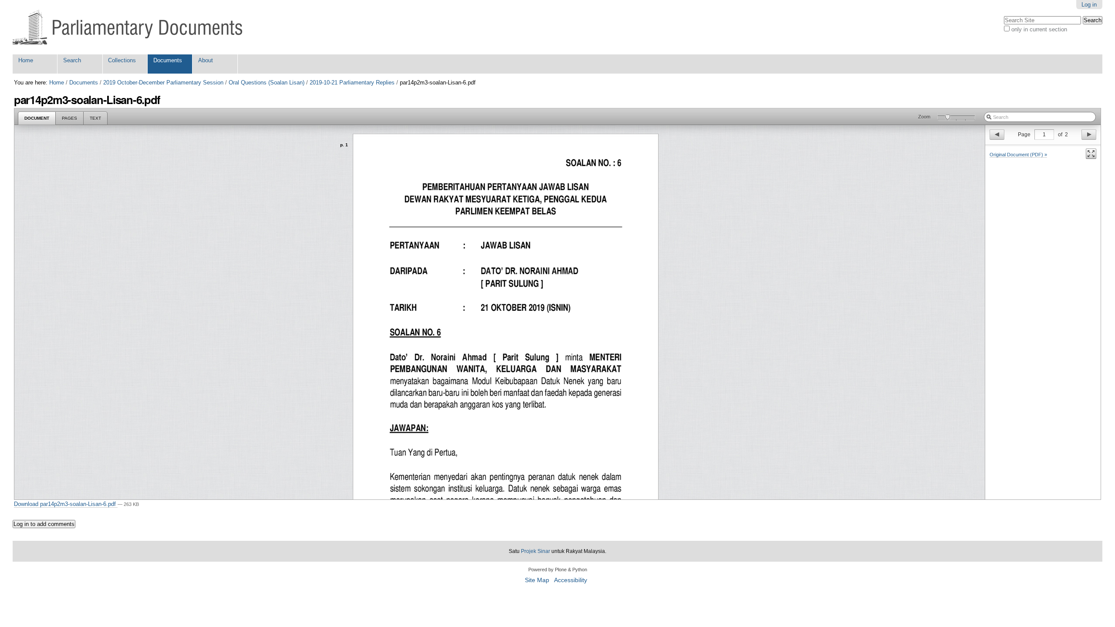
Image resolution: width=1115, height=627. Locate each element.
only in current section (1039, 29)
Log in (1089, 4)
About (205, 60)
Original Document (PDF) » (1018, 154)
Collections (122, 60)
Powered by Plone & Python (557, 569)
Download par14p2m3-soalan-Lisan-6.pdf (66, 504)
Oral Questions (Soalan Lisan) (266, 82)
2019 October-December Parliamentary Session (163, 82)
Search (72, 60)
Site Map (537, 580)
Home (25, 60)
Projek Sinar (535, 551)
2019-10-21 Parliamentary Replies (352, 82)
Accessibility (570, 580)
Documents (167, 60)
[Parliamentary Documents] (127, 27)
